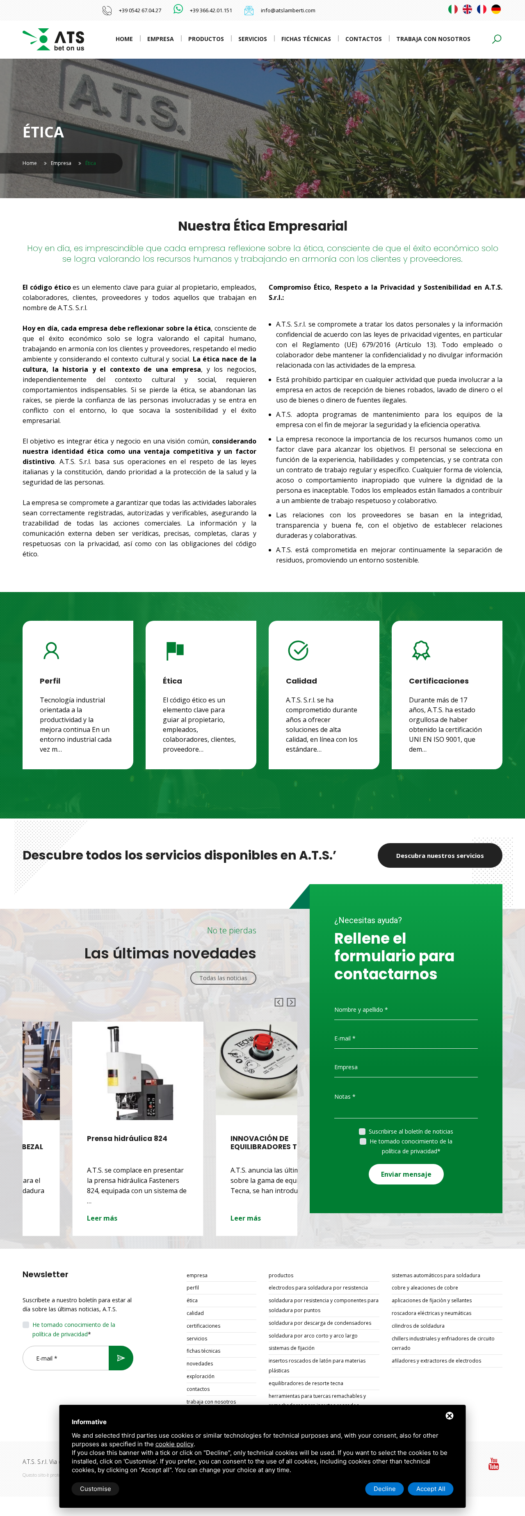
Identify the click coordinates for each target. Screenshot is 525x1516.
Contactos (363, 39)
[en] (467, 9)
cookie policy (174, 1444)
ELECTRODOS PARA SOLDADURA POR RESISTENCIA (318, 1287)
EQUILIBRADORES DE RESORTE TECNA (306, 1383)
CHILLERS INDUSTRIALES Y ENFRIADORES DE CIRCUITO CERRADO (443, 1343)
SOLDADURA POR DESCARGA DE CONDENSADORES (320, 1322)
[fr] (482, 9)
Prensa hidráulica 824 (77, 1138)
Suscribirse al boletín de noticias (411, 1131)
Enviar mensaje (406, 1174)
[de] (496, 9)
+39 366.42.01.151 (211, 10)
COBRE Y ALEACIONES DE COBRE (425, 1287)
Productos (206, 39)
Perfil (193, 1287)
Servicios (252, 39)
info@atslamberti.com (288, 10)
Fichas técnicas (306, 39)
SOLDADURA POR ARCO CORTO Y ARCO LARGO (313, 1335)
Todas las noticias (223, 978)
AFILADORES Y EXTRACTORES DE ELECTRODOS (436, 1360)
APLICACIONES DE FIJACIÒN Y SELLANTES (432, 1300)
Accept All (430, 1489)
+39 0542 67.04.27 (140, 10)
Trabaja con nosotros (433, 39)
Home (124, 39)
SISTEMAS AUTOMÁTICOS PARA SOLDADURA (436, 1275)
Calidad (195, 1313)
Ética (192, 1300)
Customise (95, 1489)
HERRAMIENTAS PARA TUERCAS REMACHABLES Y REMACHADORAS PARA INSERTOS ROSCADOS (317, 1401)
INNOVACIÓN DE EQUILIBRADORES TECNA (224, 1142)
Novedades (200, 1363)
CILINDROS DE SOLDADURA (418, 1325)
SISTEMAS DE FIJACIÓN (292, 1348)
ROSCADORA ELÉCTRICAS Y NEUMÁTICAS (431, 1313)
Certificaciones (203, 1325)
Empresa (160, 39)
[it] (453, 9)
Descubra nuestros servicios (440, 855)
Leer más (52, 1218)
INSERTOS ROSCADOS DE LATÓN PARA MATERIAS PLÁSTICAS (317, 1365)
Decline (385, 1489)
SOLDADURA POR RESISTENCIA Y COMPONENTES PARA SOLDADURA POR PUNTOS (324, 1305)
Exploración (201, 1376)
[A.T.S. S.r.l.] (53, 39)
